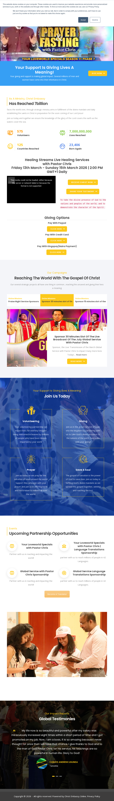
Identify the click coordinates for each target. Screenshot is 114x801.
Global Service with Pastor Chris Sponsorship (37, 572)
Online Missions (15, 298)
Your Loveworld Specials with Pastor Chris (37, 546)
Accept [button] (83, 20)
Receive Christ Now (82, 182)
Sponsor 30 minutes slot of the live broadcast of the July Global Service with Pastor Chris (77, 339)
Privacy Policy (93, 796)
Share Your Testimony (82, 191)
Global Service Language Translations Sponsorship (89, 572)
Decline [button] (95, 20)
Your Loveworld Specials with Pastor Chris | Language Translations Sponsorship (89, 547)
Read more (81, 354)
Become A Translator (57, 594)
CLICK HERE (56, 229)
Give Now (97, 73)
